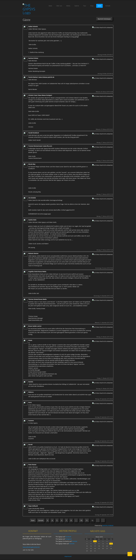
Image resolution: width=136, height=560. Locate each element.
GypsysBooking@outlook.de (31, 547)
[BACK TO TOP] (129, 554)
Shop (91, 6)
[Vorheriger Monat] (86, 537)
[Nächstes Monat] (111, 537)
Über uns (59, 6)
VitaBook (110, 525)
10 (81, 520)
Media (68, 6)
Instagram (68, 539)
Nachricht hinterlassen (104, 19)
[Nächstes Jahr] (112, 537)
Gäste (99, 6)
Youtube (74, 541)
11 (87, 520)
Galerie (76, 6)
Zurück (40, 520)
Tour (84, 6)
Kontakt (107, 6)
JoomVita (105, 525)
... (76, 520)
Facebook (68, 537)
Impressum (68, 556)
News (50, 6)
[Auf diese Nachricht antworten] (102, 27)
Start (33, 520)
